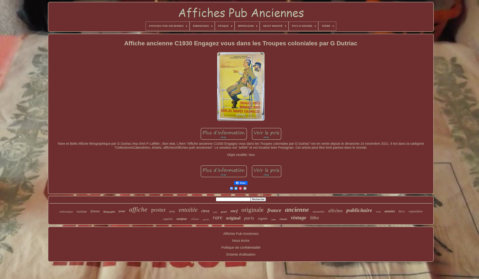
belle (215, 212)
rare (217, 217)
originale (252, 209)
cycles (273, 220)
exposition (415, 211)
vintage (298, 217)
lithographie (109, 211)
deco (402, 211)
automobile (318, 211)
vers (378, 211)
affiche (138, 209)
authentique (66, 211)
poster (158, 209)
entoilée (188, 209)
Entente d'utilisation (240, 254)
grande (206, 219)
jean (172, 211)
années (390, 211)
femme (95, 211)
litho (314, 217)
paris (249, 217)
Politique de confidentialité (240, 247)
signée (263, 218)
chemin (283, 219)
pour (122, 211)
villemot (195, 219)
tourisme (82, 211)
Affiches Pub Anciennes (241, 234)
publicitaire (359, 210)
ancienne (297, 209)
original (233, 218)
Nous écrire (240, 240)
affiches (335, 210)
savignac (181, 218)
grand (224, 211)
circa (205, 211)
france (274, 210)
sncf (234, 210)
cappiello (168, 219)
